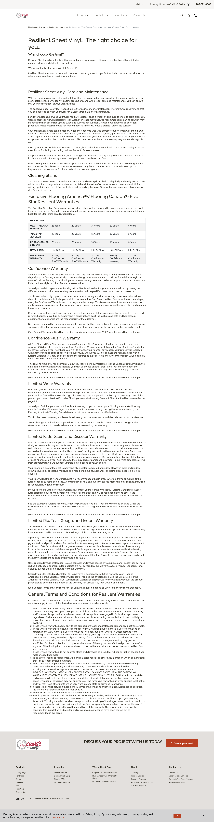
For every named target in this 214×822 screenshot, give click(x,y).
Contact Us (139, 15)
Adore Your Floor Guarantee (141, 782)
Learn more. (58, 817)
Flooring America (35, 27)
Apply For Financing (177, 782)
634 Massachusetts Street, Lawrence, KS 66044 (49, 799)
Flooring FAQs (59, 779)
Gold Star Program (138, 786)
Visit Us (140, 4)
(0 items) (195, 15)
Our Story (134, 773)
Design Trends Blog (62, 776)
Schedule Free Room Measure (181, 779)
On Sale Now (21, 792)
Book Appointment (183, 743)
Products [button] (81, 15)
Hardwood (20, 776)
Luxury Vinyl (21, 773)
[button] (181, 15)
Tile (17, 786)
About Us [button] (119, 15)
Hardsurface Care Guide (55, 27)
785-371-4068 (203, 4)
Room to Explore (137, 776)
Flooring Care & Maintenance (103, 781)
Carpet (18, 779)
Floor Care (20, 789)
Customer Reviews (138, 779)
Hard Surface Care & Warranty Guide (104, 777)
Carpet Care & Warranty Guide (104, 773)
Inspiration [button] (100, 15)
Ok (177, 816)
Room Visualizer (60, 773)
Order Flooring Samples (178, 776)
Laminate (19, 782)
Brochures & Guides (62, 782)
